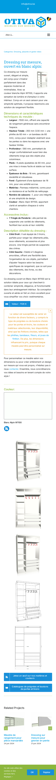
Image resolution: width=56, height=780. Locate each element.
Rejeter (46, 772)
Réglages (8, 777)
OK (32, 772)
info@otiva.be (28, 4)
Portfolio (14, 44)
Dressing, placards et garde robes (27, 52)
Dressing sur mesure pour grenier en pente (40, 738)
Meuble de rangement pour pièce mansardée (13, 738)
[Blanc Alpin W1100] (28, 393)
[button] (6, 728)
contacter (13, 369)
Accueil (6, 44)
